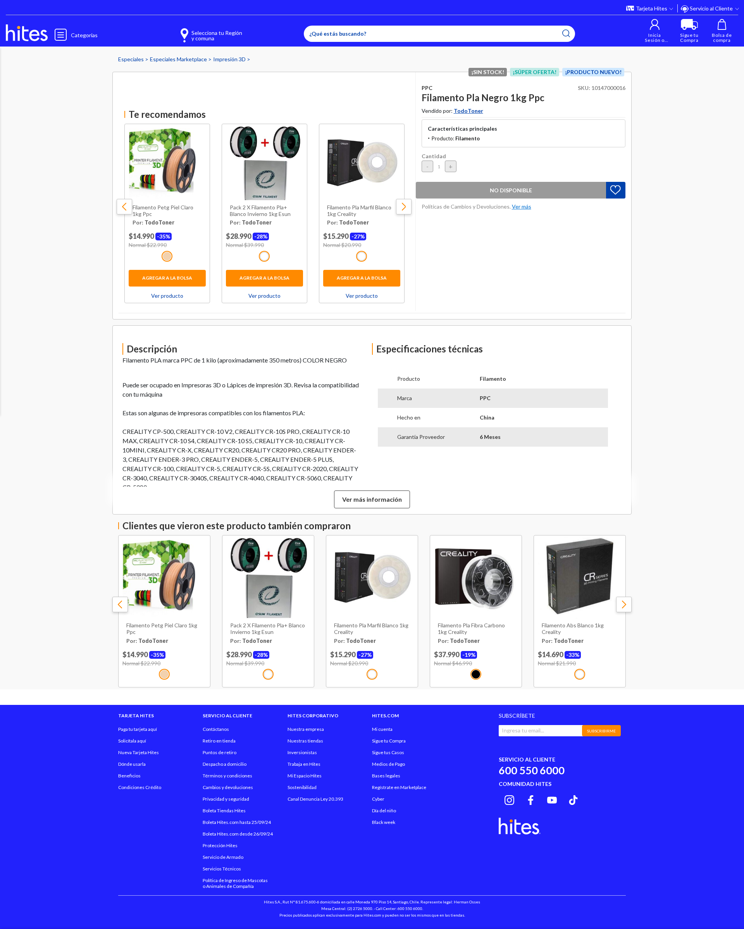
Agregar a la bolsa (167, 278)
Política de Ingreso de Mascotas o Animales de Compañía (235, 883)
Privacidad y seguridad (226, 799)
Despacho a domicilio (224, 764)
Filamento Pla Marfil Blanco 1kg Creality (359, 210)
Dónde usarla (132, 764)
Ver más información (372, 499)
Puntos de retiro (219, 752)
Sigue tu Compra (389, 741)
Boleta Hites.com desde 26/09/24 (238, 834)
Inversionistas (302, 752)
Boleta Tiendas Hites (224, 810)
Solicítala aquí (132, 741)
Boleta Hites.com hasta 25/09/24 (237, 822)
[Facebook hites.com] (531, 798)
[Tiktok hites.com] (573, 798)
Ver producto (167, 295)
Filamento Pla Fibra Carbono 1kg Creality (471, 628)
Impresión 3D (230, 59)
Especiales (131, 59)
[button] (654, 31)
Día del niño (384, 810)
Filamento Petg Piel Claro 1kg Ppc (163, 210)
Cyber (378, 799)
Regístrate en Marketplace (399, 787)
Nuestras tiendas (305, 741)
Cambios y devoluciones (228, 787)
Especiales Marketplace (179, 59)
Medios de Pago (388, 764)
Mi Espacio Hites (305, 776)
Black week (383, 822)
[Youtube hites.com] (552, 798)
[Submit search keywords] (566, 33)
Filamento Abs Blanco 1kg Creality (573, 628)
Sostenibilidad (302, 787)
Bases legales (386, 776)
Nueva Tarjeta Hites (138, 752)
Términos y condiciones (227, 776)
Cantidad (434, 156)
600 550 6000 (532, 770)
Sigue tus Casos (388, 752)
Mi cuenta (382, 729)
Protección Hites (220, 845)
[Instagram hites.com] (509, 798)
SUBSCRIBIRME (601, 731)
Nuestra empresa (306, 729)
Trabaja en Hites (304, 764)
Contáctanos (216, 729)
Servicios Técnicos (222, 869)
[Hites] (27, 32)
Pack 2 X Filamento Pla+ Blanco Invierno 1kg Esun (260, 210)
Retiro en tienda (219, 741)
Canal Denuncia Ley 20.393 (315, 799)
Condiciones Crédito (139, 787)
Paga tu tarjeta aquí (137, 729)
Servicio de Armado (223, 857)
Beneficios (129, 776)
